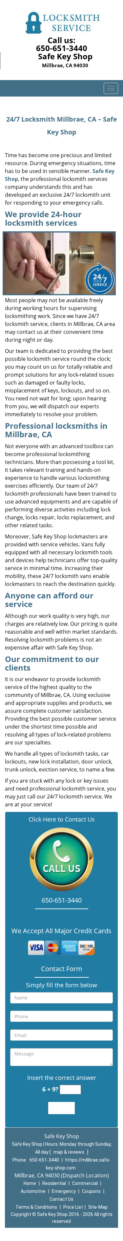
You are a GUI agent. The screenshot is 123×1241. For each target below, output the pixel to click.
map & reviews (69, 1152)
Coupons (91, 1191)
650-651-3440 (61, 48)
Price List (73, 1207)
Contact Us (61, 1199)
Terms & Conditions (36, 1207)
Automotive (33, 1191)
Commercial (85, 1183)
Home (30, 1183)
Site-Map (98, 1207)
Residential (54, 1183)
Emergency (64, 1191)
